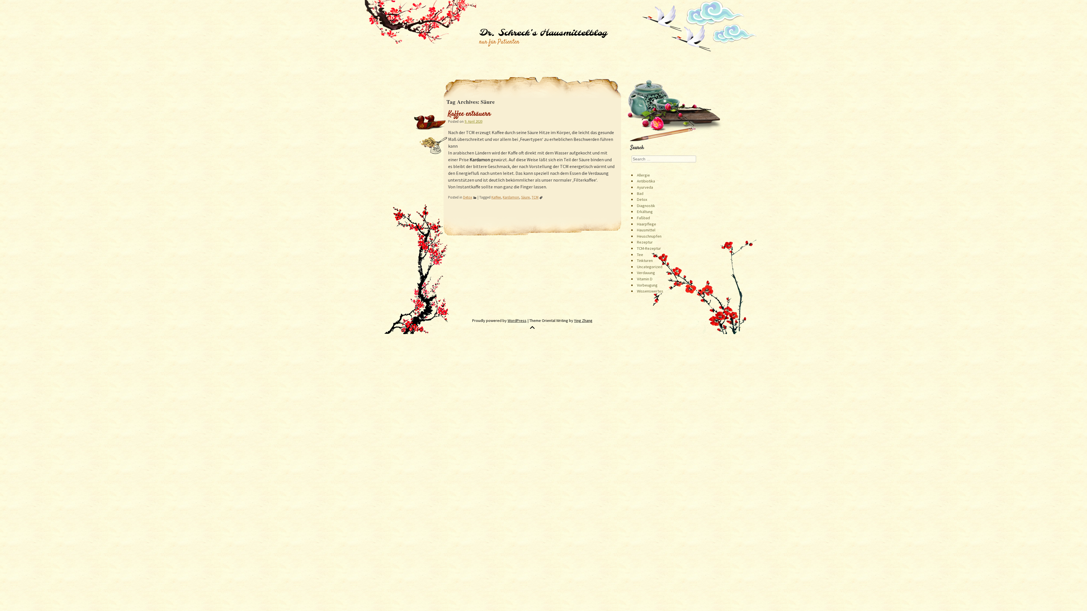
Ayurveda (645, 187)
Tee (640, 254)
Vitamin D (644, 278)
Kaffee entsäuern (469, 114)
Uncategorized (649, 266)
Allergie (643, 175)
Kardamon (511, 197)
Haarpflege (646, 224)
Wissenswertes (650, 291)
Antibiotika (646, 181)
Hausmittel (646, 230)
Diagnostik (646, 205)
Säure (525, 197)
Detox (467, 197)
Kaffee (496, 197)
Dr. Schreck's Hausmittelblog (543, 33)
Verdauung (646, 272)
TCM (535, 197)
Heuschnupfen (649, 236)
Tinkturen (645, 260)
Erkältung (645, 211)
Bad (640, 193)
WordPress (517, 320)
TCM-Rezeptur (649, 248)
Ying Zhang (583, 320)
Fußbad (643, 217)
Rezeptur (645, 242)
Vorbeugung (647, 285)
